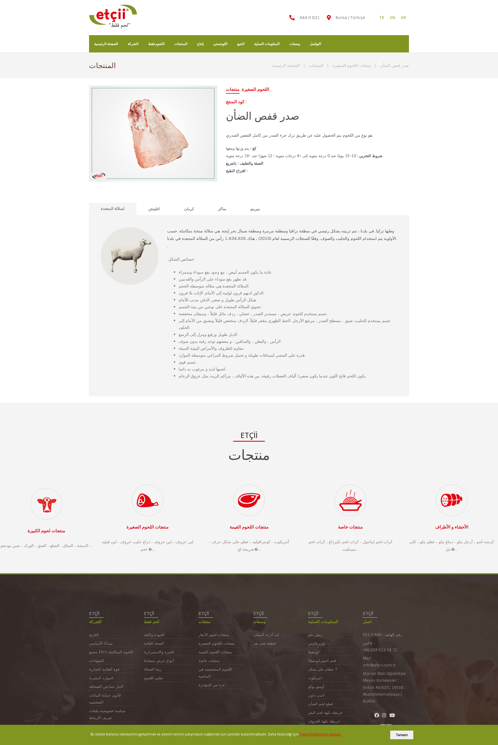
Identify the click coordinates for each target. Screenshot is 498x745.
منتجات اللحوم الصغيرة (352, 65)
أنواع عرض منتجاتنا (159, 660)
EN (392, 17)
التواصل (315, 44)
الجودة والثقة (154, 634)
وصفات (294, 44)
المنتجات (180, 44)
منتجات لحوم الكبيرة (46, 531)
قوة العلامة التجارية (104, 669)
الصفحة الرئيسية (106, 44)
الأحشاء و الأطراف (451, 527)
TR (382, 17)
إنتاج (200, 44)
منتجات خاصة (350, 527)
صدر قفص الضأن (394, 65)
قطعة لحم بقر (264, 643)
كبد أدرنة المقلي (266, 634)
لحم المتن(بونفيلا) (322, 660)
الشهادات (96, 660)
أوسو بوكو (316, 686)
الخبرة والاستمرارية (159, 652)
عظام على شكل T (322, 669)
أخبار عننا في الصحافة (106, 686)
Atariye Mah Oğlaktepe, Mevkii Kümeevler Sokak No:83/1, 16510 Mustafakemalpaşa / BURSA (385, 687)
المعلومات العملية (267, 44)
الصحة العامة (154, 643)
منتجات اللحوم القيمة (249, 527)
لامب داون (316, 695)
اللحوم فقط (156, 44)
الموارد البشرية (101, 678)
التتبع (240, 44)
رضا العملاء (152, 669)
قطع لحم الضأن (320, 703)
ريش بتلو (315, 634)
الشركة (133, 44)
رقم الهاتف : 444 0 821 (382, 634)
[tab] (112, 209)
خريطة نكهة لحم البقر (325, 712)
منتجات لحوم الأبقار (214, 634)
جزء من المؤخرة (212, 684)
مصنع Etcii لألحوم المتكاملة (111, 652)
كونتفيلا (314, 652)
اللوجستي (220, 44)
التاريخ (94, 634)
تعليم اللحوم (153, 678)
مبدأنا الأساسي (101, 643)
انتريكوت (315, 678)
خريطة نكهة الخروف (324, 721)
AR (403, 17)
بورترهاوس (317, 643)
